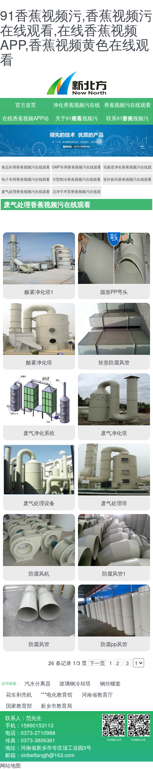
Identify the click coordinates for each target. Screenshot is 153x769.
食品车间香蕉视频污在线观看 (25, 167)
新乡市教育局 (56, 705)
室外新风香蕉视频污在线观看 (127, 179)
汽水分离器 (38, 683)
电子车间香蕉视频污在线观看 (25, 179)
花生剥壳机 (19, 694)
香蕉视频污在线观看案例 (127, 106)
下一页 (97, 662)
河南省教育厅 (97, 694)
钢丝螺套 (110, 683)
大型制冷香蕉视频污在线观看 (76, 179)
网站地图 (10, 765)
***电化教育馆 (56, 694)
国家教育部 (19, 705)
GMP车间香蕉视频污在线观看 (76, 167)
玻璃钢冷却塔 (75, 683)
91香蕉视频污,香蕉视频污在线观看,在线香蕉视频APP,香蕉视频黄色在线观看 (76, 36)
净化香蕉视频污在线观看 (76, 106)
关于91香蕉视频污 (76, 118)
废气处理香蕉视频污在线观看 (25, 191)
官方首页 (25, 104)
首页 (9, 215)
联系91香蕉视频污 (127, 118)
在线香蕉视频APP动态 (25, 119)
